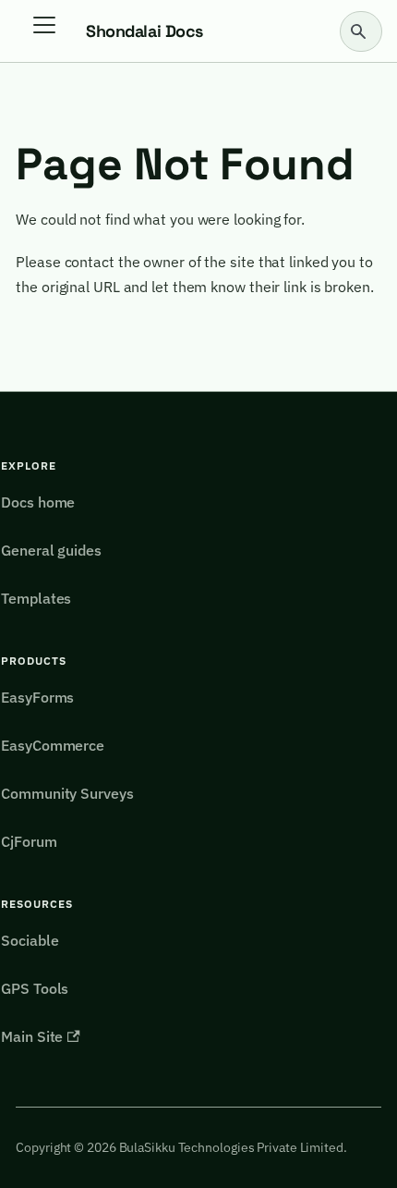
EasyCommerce (52, 745)
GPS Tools (34, 988)
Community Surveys (67, 793)
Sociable (29, 940)
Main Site (32, 1036)
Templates (36, 598)
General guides (51, 550)
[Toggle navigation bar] (50, 31)
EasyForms (37, 697)
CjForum (28, 841)
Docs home (38, 502)
